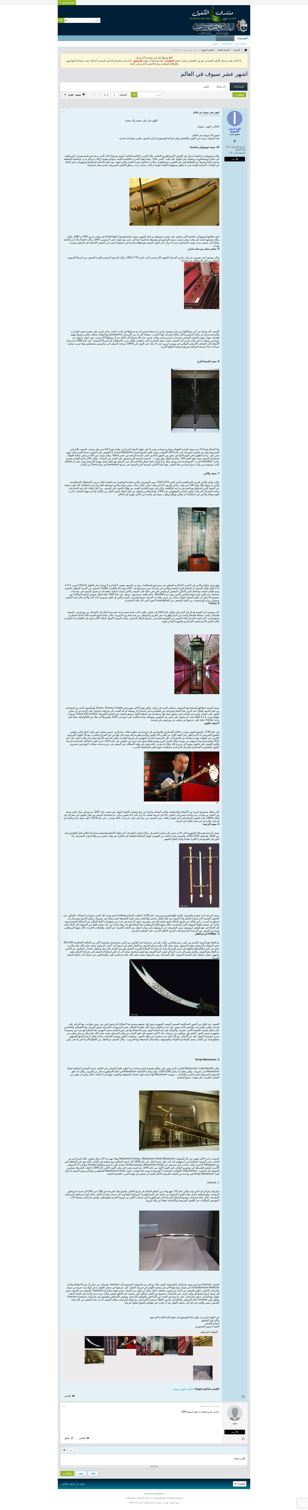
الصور (206, 86)
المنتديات (242, 38)
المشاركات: (239, 152)
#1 (64, 112)
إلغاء (93, 1473)
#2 (64, 1406)
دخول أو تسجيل (68, 2)
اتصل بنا (81, 1484)
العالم (190, 1389)
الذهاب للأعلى (68, 1484)
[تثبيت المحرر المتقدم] (70, 1450)
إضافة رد (67, 1473)
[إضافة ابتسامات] (64, 1450)
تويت (233, 159)
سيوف (176, 1389)
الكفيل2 (241, 1484)
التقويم (215, 44)
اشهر (183, 1389)
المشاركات (239, 86)
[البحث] (61, 20)
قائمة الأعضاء (226, 44)
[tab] (239, 87)
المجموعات (225, 38)
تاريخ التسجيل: (237, 146)
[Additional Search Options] (66, 20)
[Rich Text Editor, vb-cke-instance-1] (154, 1459)
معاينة (81, 1473)
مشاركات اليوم (241, 44)
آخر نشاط (221, 86)
